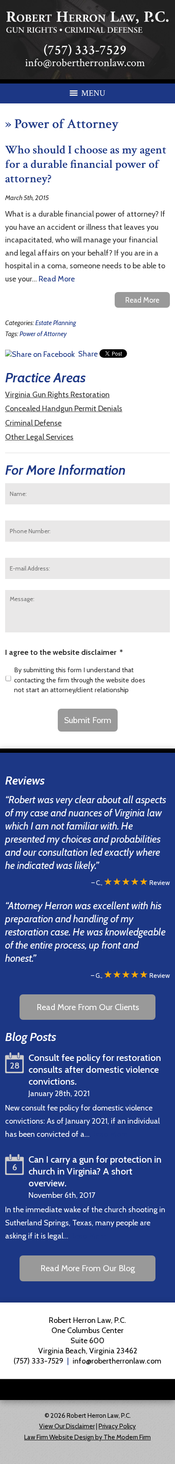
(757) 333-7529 (85, 50)
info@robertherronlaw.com (85, 63)
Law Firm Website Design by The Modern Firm (87, 1437)
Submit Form (87, 720)
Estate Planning (55, 323)
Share (87, 354)
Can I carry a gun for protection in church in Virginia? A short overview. (94, 1171)
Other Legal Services (39, 437)
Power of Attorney (43, 334)
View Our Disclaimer (67, 1426)
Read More (57, 279)
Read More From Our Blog (87, 1268)
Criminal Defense (33, 423)
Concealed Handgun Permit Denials (63, 408)
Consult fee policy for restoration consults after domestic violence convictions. (94, 1069)
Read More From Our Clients (88, 1007)
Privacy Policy (117, 1426)
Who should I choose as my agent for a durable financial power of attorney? (86, 164)
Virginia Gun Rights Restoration (57, 394)
